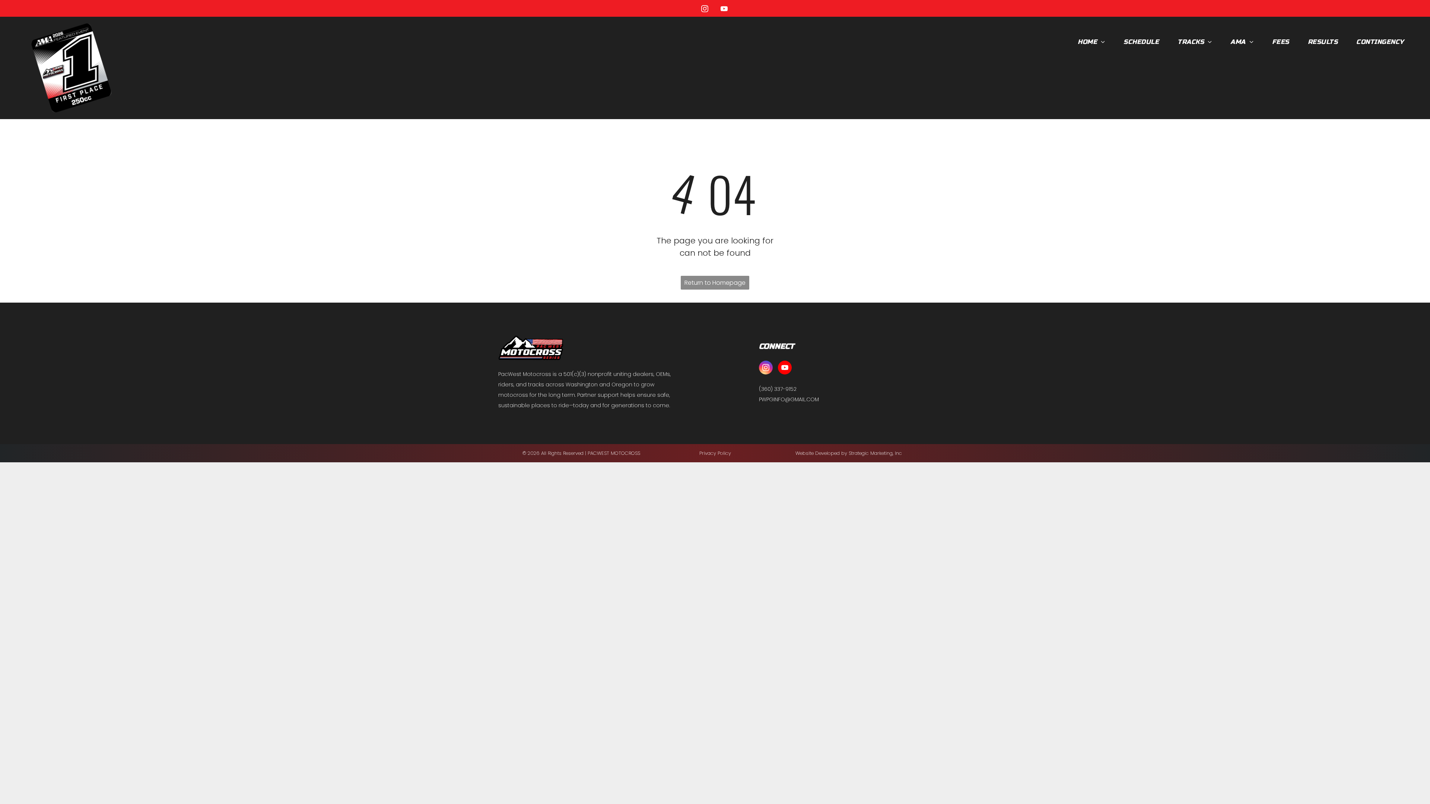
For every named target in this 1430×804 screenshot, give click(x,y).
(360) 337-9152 (778, 389)
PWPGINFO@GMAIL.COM (789, 399)
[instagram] (705, 10)
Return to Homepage (715, 282)
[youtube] (724, 10)
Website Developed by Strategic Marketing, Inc (848, 453)
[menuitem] (1091, 42)
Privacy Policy (715, 453)
